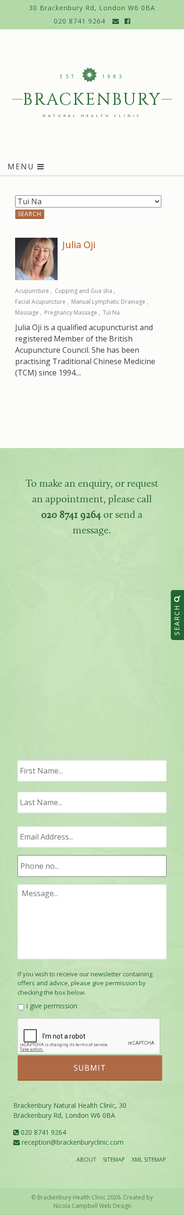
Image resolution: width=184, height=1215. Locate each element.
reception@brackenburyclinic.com (72, 1142)
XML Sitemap (149, 1160)
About (86, 1160)
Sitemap (114, 1160)
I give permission (51, 1005)
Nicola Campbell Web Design (92, 1206)
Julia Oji (78, 244)
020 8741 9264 (79, 21)
